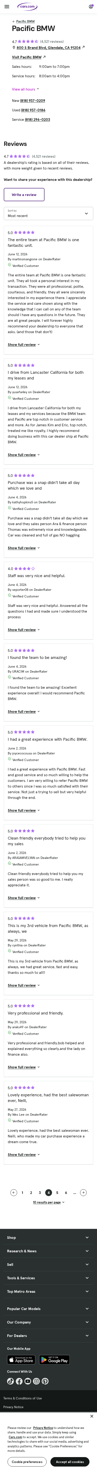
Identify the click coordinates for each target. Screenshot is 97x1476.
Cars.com (15, 1437)
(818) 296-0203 (37, 119)
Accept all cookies (70, 1462)
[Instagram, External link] (36, 1381)
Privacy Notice (13, 1407)
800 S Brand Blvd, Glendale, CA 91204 (49, 47)
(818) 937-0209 (32, 100)
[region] (48, 1443)
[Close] (92, 1416)
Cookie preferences (27, 1462)
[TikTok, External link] (10, 1381)
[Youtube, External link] (27, 1381)
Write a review (24, 194)
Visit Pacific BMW (26, 57)
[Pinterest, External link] (45, 1381)
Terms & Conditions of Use (22, 1398)
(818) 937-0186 (33, 110)
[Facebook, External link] (19, 1381)
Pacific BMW (25, 21)
